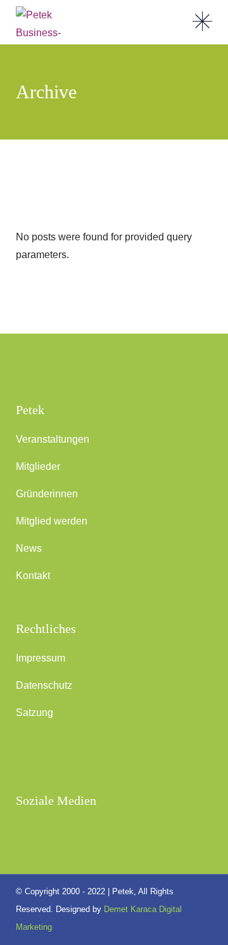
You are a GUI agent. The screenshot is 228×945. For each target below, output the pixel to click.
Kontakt (33, 575)
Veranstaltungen (52, 439)
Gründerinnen (47, 493)
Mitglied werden (51, 521)
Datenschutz (44, 685)
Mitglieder (38, 466)
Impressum (40, 658)
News (29, 548)
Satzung (34, 712)
